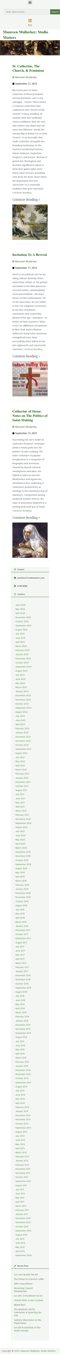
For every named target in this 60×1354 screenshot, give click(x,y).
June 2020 (20, 835)
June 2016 (20, 1000)
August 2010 (21, 1235)
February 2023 (22, 728)
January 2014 (21, 1111)
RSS (30, 25)
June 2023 (20, 720)
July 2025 (20, 634)
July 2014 (19, 1091)
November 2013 (23, 1119)
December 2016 (23, 975)
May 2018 (20, 913)
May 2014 (20, 1099)
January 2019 (21, 889)
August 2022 (21, 753)
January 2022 (21, 778)
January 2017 (21, 971)
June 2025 (20, 638)
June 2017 (20, 951)
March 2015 (21, 1058)
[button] (30, 2)
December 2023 (23, 695)
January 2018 (21, 926)
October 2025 (22, 621)
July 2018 (19, 909)
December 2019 (23, 852)
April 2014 (20, 1103)
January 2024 (22, 691)
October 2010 (21, 1226)
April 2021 (20, 807)
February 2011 (22, 1210)
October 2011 (21, 1177)
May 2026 (20, 609)
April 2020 (20, 844)
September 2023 (23, 708)
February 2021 (22, 815)
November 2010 (23, 1222)
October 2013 (21, 1124)
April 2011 (19, 1202)
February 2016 (22, 1016)
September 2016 (23, 988)
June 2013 (20, 1140)
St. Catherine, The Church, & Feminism (28, 68)
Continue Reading (21, 192)
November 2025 (23, 617)
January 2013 (21, 1160)
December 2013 (23, 1115)
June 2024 (20, 679)
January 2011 (21, 1214)
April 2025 (20, 642)
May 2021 (20, 802)
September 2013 (23, 1128)
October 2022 (22, 745)
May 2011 (19, 1198)
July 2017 (19, 946)
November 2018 (22, 897)
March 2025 (21, 646)
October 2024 (22, 662)
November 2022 (23, 741)
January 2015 (21, 1066)
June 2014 (20, 1095)
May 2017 (20, 955)
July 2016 (19, 996)
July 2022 (20, 757)
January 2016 (21, 1021)
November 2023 (23, 700)
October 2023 (22, 704)
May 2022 (20, 761)
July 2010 (19, 1239)
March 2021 (21, 811)
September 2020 (23, 823)
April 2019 (20, 876)
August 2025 (21, 629)
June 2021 (20, 798)
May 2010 (20, 1247)
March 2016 (21, 1012)
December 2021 (22, 782)
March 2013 (21, 1152)
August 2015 (21, 1037)
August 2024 (21, 671)
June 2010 (20, 1243)
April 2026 (20, 613)
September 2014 (23, 1082)
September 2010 (23, 1231)
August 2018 (21, 905)
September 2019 (23, 864)
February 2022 (22, 774)
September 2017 (23, 938)
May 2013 (20, 1144)
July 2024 (20, 675)
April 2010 (20, 1251)
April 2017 (20, 959)
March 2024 (21, 687)
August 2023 (21, 712)
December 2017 (22, 930)
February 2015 (22, 1062)
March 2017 (21, 963)
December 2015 (22, 1025)
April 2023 (20, 724)
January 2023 (22, 732)
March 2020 (21, 848)
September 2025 (23, 625)
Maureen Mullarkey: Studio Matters (38, 1350)
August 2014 (21, 1086)
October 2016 (21, 984)
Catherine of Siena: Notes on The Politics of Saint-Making (29, 415)
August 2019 (21, 868)
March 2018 (21, 922)
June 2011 (20, 1193)
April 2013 (20, 1148)
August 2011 (21, 1185)
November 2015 (22, 1029)
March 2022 (21, 769)
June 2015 (20, 1045)
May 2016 (20, 1004)
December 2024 (23, 658)
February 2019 (22, 885)
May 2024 (20, 683)
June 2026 (20, 605)
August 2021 (21, 790)
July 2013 (19, 1136)
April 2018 (20, 918)
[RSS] (30, 20)
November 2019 (23, 856)
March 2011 (20, 1206)
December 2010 (23, 1218)
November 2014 (23, 1074)
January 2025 (21, 654)
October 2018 (21, 901)
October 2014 (21, 1078)
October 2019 (21, 860)
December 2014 (23, 1070)
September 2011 (23, 1181)
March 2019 (21, 881)
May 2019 (20, 872)
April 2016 (20, 1008)
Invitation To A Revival (29, 254)
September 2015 (23, 1033)
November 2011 (22, 1173)
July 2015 (19, 1041)
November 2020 (23, 819)
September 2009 (23, 1255)
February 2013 (22, 1156)
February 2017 (22, 967)
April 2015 (20, 1053)
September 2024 (23, 667)
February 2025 (22, 650)
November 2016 (23, 979)
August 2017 (21, 942)
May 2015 (20, 1049)
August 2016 (21, 992)
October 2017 (21, 934)
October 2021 (21, 786)
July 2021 (19, 794)
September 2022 (23, 749)
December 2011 (22, 1169)
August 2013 (21, 1132)
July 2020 (20, 831)
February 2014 (22, 1107)
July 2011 (19, 1189)
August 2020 (21, 827)
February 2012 (22, 1165)
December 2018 (22, 893)
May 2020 (20, 839)
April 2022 (20, 765)
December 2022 (23, 737)
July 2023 (20, 716)
